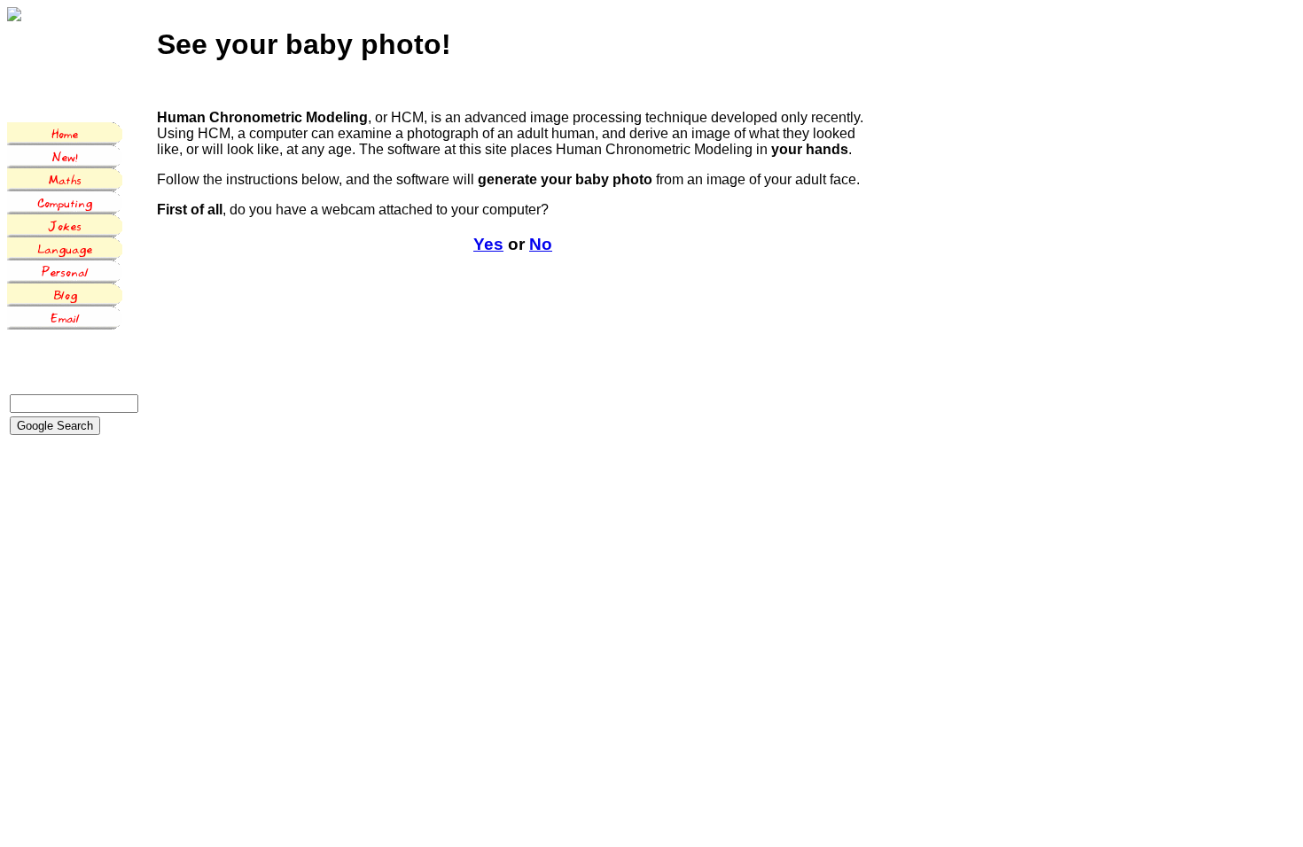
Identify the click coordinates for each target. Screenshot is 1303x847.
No (540, 244)
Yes (488, 244)
